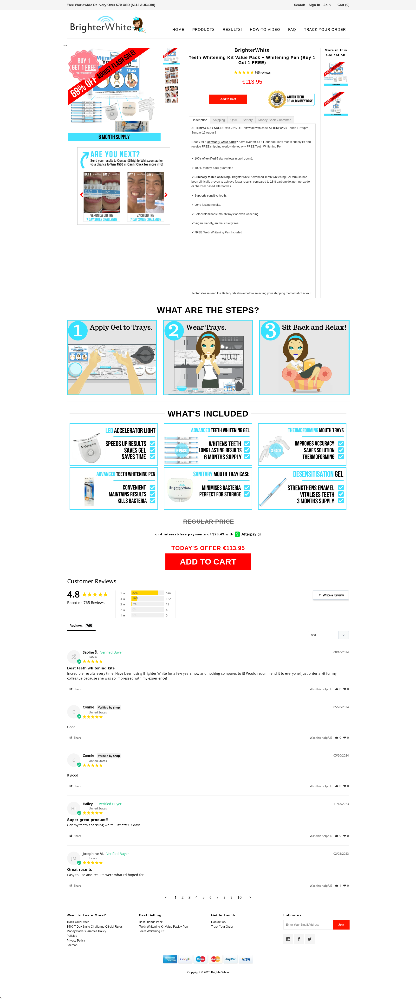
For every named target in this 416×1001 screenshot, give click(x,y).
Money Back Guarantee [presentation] (274, 120)
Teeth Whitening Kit (151, 931)
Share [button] (77, 689)
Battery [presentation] (248, 120)
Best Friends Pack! (151, 922)
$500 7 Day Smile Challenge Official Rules (95, 926)
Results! (232, 29)
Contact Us (218, 922)
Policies (72, 935)
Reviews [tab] (76, 625)
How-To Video (265, 29)
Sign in (314, 5)
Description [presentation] (199, 120)
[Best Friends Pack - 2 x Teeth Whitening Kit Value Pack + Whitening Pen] (336, 114)
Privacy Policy (76, 940)
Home (178, 29)
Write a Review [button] (333, 595)
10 (239, 897)
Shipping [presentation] (219, 120)
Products (203, 29)
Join (327, 5)
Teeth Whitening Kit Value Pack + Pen (163, 926)
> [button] (250, 897)
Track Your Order (325, 29)
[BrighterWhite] (108, 33)
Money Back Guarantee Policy (86, 931)
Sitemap (72, 945)
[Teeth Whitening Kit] (336, 84)
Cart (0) (344, 5)
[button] (338, 689)
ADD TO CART (208, 561)
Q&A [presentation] (233, 120)
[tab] (199, 119)
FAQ (292, 29)
